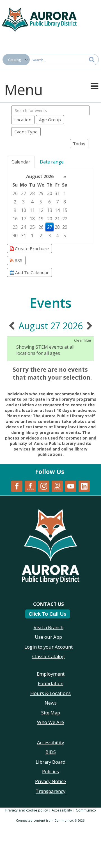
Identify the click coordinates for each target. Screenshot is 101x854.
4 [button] (32, 202)
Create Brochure (31, 248)
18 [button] (32, 219)
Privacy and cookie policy (26, 810)
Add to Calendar (31, 272)
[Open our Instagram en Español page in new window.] (57, 486)
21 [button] (57, 219)
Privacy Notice (50, 781)
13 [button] (49, 210)
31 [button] (57, 193)
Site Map (50, 712)
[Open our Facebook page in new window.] (16, 486)
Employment (51, 674)
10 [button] (23, 210)
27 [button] (23, 193)
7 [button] (57, 202)
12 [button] (40, 210)
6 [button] (49, 202)
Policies (50, 771)
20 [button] (49, 219)
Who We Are (50, 722)
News (51, 703)
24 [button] (23, 227)
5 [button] (41, 202)
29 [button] (40, 193)
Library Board (51, 762)
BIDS (50, 752)
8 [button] (64, 202)
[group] (50, 206)
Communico (86, 810)
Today (79, 143)
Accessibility (62, 810)
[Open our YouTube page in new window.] (70, 486)
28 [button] (32, 193)
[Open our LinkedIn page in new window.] (84, 486)
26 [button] (15, 193)
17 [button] (23, 219)
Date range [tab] (52, 162)
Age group (50, 119)
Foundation (50, 683)
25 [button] (32, 227)
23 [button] (15, 227)
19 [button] (40, 219)
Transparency (50, 791)
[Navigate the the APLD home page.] (39, 19)
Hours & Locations (50, 693)
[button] (94, 86)
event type (26, 132)
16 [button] (15, 219)
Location (22, 119)
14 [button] (57, 210)
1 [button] (64, 193)
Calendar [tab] (21, 162)
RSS (17, 260)
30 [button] (49, 193)
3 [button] (23, 202)
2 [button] (15, 202)
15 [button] (64, 210)
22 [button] (64, 219)
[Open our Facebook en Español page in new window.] (30, 486)
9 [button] (15, 210)
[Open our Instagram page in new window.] (43, 486)
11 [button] (32, 210)
